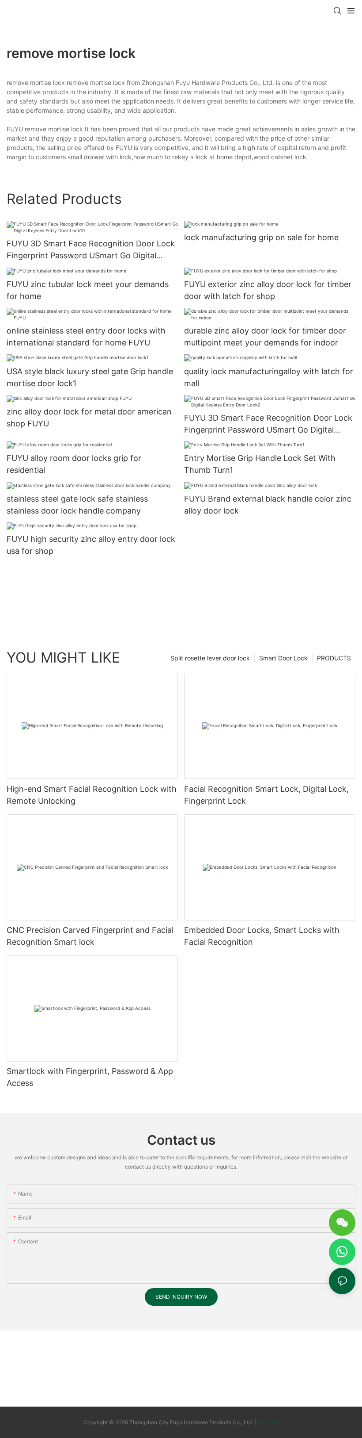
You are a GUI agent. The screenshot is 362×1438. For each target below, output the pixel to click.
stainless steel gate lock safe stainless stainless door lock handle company (77, 504)
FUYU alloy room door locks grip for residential (74, 464)
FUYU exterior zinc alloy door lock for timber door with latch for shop (267, 290)
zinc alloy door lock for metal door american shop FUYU (89, 417)
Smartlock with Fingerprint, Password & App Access (90, 1077)
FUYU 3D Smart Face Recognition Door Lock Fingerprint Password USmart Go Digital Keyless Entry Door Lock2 (268, 424)
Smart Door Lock (283, 658)
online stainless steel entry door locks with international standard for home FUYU (86, 336)
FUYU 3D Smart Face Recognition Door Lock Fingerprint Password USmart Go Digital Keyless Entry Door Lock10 (91, 250)
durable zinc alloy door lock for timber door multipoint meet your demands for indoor (265, 336)
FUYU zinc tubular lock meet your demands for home (88, 290)
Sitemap (268, 1422)
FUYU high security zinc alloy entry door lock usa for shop (91, 545)
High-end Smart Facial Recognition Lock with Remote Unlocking (92, 794)
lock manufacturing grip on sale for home (261, 237)
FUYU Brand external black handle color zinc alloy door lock (267, 504)
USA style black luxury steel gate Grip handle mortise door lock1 (90, 377)
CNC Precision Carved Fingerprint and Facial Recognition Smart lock (90, 936)
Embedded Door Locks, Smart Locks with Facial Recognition (261, 936)
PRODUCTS (334, 658)
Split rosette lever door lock (210, 658)
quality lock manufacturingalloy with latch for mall (268, 377)
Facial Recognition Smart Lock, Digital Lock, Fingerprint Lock (266, 794)
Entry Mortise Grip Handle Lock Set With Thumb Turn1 (260, 464)
